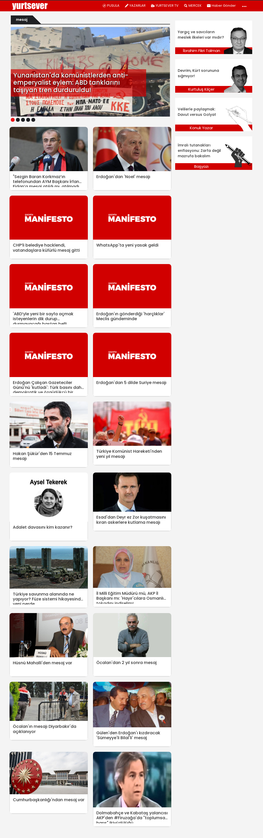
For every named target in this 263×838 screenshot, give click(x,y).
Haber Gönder (224, 5)
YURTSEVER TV (167, 5)
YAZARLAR (137, 5)
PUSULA (113, 5)
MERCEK (195, 5)
